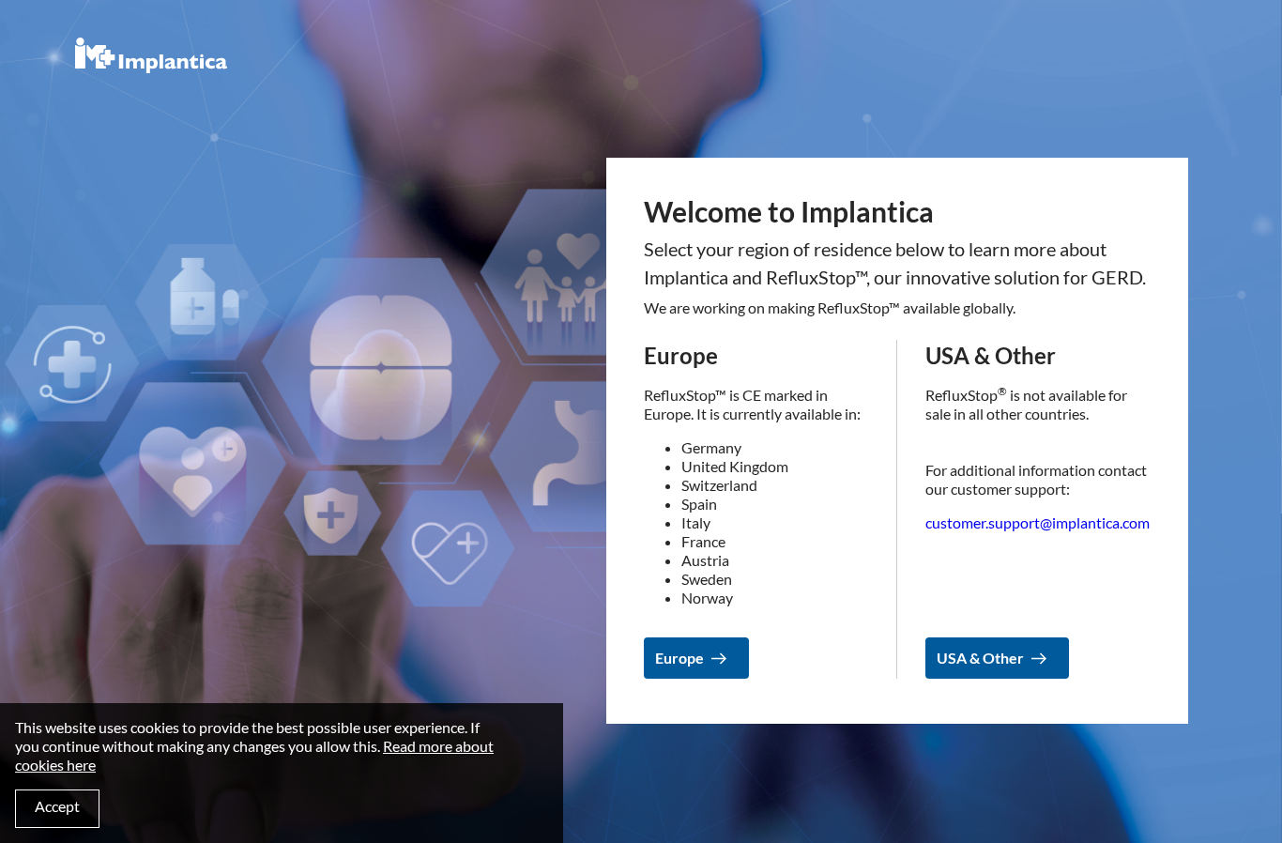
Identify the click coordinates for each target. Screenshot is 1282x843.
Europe (679, 638)
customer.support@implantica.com (1037, 522)
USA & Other (980, 638)
